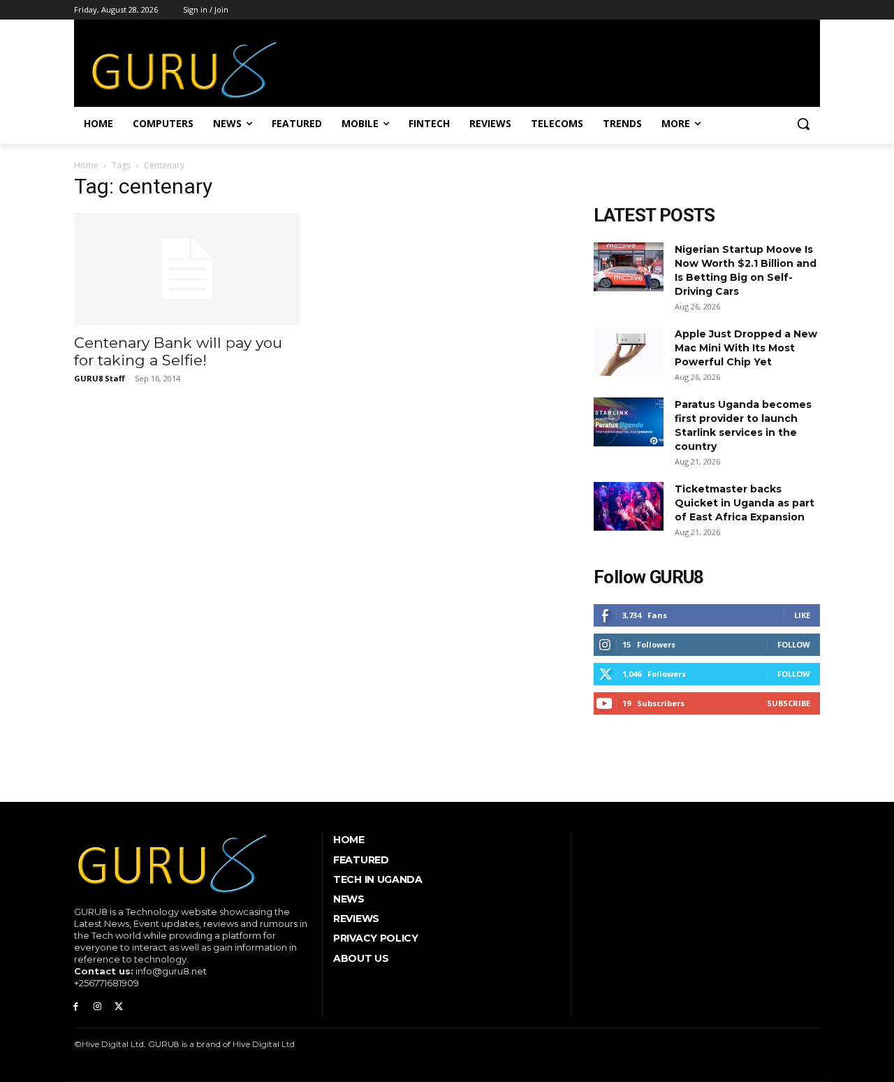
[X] (119, 1007)
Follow (793, 644)
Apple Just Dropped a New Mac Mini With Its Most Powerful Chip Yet (746, 348)
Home (86, 165)
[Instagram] (97, 1007)
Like (802, 615)
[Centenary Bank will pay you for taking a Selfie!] (187, 269)
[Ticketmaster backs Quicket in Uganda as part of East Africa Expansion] (629, 506)
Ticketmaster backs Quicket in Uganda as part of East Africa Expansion (744, 503)
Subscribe (788, 703)
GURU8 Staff (99, 378)
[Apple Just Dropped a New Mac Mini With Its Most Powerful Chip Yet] (629, 351)
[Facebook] (75, 1007)
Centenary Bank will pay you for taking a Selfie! (178, 351)
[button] (803, 123)
